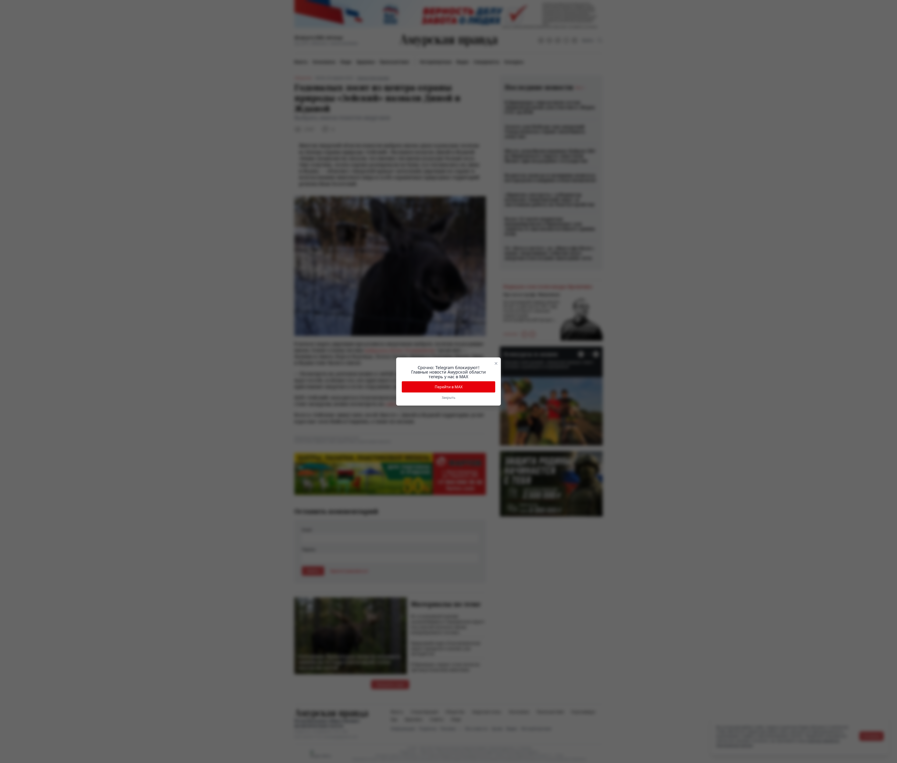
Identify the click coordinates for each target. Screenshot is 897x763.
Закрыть (448, 397)
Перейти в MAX (449, 386)
